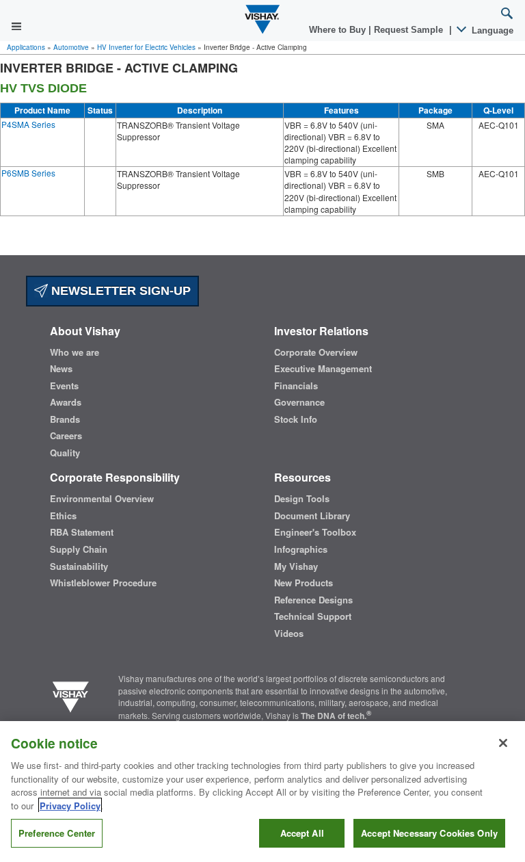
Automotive (71, 47)
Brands (65, 419)
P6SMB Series (28, 173)
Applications (26, 47)
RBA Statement (81, 532)
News (61, 369)
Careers (66, 436)
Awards (65, 402)
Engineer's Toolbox (315, 532)
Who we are (74, 352)
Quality (65, 453)
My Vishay (296, 566)
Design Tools (301, 499)
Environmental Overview (102, 499)
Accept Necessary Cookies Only (429, 832)
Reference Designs (313, 600)
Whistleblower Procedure (103, 583)
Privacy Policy (70, 805)
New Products (303, 583)
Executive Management (323, 369)
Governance (299, 402)
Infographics (300, 549)
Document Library (312, 516)
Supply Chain (78, 549)
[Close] (503, 743)
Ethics (63, 516)
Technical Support (312, 616)
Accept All (302, 832)
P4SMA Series (28, 124)
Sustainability (79, 566)
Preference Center (56, 832)
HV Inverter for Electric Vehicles (146, 47)
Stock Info (295, 419)
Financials (296, 386)
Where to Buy (338, 30)
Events (64, 386)
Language (491, 30)
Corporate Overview (316, 352)
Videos (289, 633)
